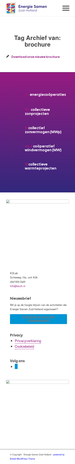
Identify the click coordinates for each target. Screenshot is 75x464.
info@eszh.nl (17, 286)
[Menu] (63, 8)
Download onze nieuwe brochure (35, 57)
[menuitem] (63, 8)
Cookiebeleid (24, 346)
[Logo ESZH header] (31, 8)
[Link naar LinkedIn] (16, 366)
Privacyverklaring (28, 340)
